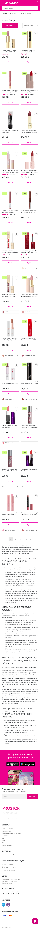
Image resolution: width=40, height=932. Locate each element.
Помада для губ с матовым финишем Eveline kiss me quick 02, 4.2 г (29, 295)
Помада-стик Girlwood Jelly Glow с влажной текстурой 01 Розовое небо (10, 171)
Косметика (13, 13)
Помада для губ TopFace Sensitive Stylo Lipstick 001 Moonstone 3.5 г (9, 339)
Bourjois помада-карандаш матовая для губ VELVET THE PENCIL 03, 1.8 (10, 91)
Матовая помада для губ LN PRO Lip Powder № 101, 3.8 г (29, 382)
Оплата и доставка (7, 828)
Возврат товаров (7, 831)
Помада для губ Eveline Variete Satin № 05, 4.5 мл (28, 51)
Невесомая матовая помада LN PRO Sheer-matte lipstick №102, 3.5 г (10, 382)
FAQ (3, 843)
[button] (16, 33)
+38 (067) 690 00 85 (10, 867)
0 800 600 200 (8, 864)
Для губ (21, 13)
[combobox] (29, 268)
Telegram (13, 893)
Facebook (3, 893)
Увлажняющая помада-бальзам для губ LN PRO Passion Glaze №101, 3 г (28, 339)
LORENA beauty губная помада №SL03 (10, 131)
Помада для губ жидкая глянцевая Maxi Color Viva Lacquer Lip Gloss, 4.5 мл (29, 426)
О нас (3, 840)
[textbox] (29, 268)
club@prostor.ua (9, 870)
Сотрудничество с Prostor (9, 855)
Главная (4, 13)
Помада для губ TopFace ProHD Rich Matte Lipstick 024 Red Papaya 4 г (28, 131)
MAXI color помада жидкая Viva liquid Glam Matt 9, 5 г (10, 470)
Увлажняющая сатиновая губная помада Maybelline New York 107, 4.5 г (29, 171)
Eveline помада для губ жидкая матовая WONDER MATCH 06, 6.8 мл (10, 251)
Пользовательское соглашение (11, 833)
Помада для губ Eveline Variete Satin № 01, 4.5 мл (9, 51)
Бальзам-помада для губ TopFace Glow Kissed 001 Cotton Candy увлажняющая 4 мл (10, 513)
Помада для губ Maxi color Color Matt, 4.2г (9, 426)
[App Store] (12, 764)
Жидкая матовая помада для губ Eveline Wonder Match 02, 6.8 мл (9, 295)
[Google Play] (27, 764)
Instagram (8, 893)
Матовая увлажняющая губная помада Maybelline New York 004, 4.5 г (29, 91)
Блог (3, 838)
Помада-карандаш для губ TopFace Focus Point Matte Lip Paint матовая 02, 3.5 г (29, 513)
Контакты (5, 835)
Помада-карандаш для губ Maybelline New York (10, 211)
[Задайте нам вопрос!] (35, 922)
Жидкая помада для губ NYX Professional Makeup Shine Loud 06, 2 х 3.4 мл (28, 211)
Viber (18, 893)
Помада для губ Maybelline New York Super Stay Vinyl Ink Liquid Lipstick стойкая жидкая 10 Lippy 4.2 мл (29, 251)
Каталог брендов (7, 845)
